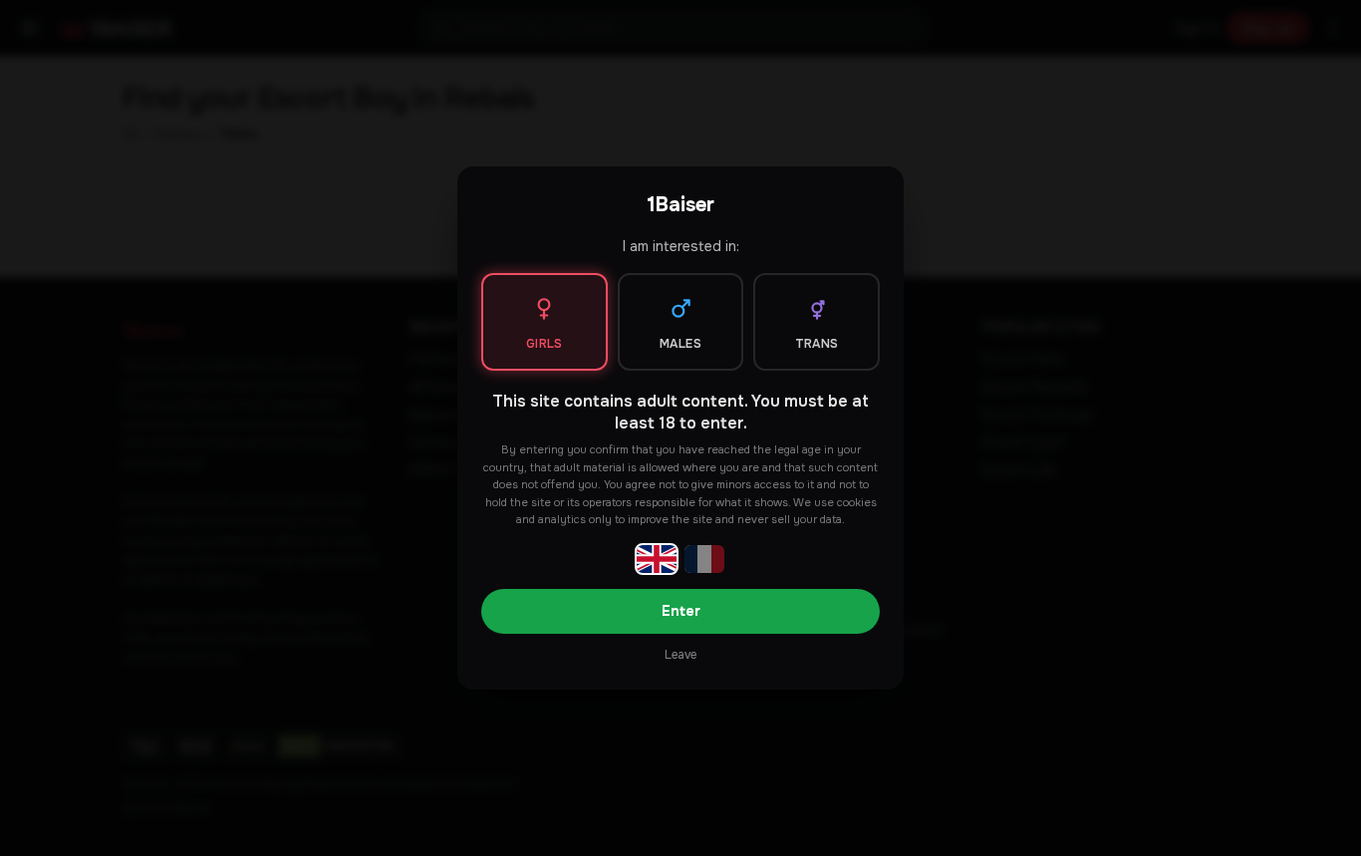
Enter (681, 611)
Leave (680, 655)
